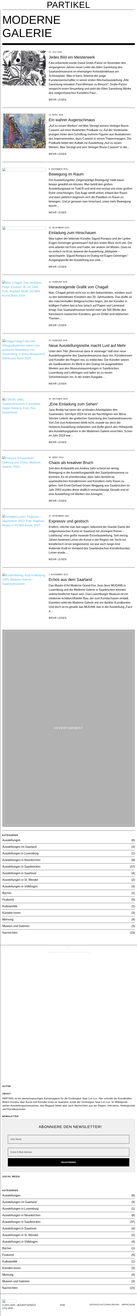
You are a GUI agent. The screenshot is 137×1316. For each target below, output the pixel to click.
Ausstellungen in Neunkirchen (21, 860)
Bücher (6, 893)
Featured (8, 899)
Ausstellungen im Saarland (19, 846)
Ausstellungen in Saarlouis (19, 873)
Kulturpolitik (9, 906)
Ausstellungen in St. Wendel (20, 879)
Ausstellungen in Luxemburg (20, 853)
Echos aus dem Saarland (70, 579)
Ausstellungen (11, 840)
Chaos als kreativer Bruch (71, 462)
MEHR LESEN (58, 99)
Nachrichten (10, 932)
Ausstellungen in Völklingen (20, 886)
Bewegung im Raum (66, 174)
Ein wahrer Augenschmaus (72, 120)
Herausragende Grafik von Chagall (78, 287)
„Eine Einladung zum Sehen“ (73, 404)
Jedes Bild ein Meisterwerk (72, 57)
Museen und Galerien (16, 926)
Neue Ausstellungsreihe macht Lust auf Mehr (87, 345)
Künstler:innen (11, 912)
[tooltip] (65, 1182)
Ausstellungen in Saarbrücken (21, 866)
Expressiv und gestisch (68, 521)
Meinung (7, 919)
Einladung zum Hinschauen (72, 232)
